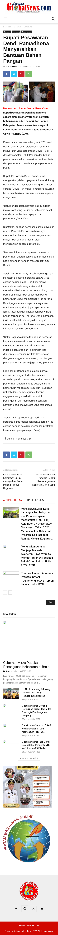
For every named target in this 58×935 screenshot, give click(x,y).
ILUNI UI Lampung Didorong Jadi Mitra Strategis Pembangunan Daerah (36, 692)
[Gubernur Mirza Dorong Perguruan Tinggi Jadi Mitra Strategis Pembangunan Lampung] (11, 709)
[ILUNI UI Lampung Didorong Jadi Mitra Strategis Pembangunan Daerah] (11, 693)
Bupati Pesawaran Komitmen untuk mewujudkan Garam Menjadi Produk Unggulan (13, 481)
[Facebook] (6, 74)
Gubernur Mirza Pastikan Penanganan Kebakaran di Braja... (27, 665)
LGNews (13, 66)
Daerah (17, 26)
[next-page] (10, 592)
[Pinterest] (21, 74)
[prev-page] (5, 592)
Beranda (7, 26)
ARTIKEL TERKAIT (13, 500)
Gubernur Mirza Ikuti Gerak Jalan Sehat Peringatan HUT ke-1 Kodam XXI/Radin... (37, 745)
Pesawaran (26, 32)
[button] (5, 19)
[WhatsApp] (28, 74)
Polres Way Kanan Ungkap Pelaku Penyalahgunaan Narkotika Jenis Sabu (43, 479)
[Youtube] (42, 909)
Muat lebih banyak (28, 758)
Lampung (28, 26)
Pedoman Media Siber (29, 925)
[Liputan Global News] (29, 7)
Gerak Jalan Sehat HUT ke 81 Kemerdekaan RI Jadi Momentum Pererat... (37, 728)
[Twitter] (14, 74)
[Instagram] (24, 908)
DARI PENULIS (35, 500)
